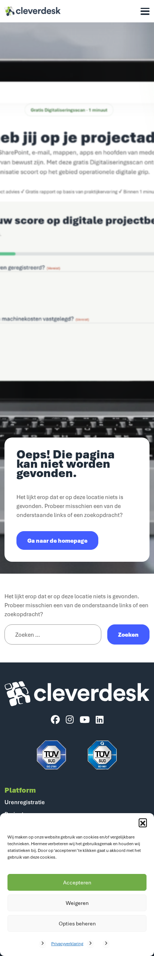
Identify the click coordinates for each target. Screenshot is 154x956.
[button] (143, 822)
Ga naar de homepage (57, 540)
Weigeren (77, 902)
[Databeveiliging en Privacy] (51, 755)
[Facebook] (55, 720)
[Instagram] (70, 720)
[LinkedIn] (100, 720)
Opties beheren (77, 923)
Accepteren (77, 882)
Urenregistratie (24, 802)
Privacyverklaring (67, 943)
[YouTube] (85, 720)
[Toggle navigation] (145, 11)
